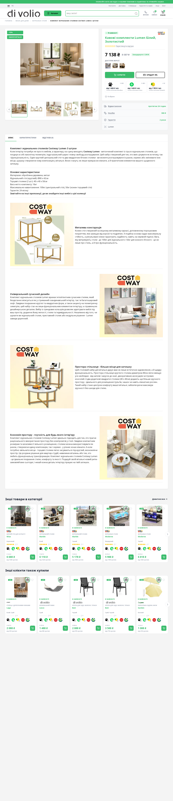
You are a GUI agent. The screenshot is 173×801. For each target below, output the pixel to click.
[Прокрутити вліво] (9, 109)
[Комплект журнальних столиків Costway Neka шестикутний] (122, 66)
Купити (121, 75)
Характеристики (28, 137)
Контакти (112, 6)
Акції (157, 6)
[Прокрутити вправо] (95, 109)
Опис (10, 137)
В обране (111, 97)
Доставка (122, 6)
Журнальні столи (39, 21)
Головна (8, 21)
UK (8, 6)
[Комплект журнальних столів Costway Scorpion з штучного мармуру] (108, 66)
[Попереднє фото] (11, 74)
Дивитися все (158, 499)
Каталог (54, 13)
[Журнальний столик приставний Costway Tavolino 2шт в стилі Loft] (115, 66)
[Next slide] (164, 87)
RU (13, 6)
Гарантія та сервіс (146, 6)
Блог (164, 6)
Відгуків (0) (47, 137)
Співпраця (132, 6)
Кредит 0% (152, 75)
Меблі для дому (22, 21)
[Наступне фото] (92, 74)
